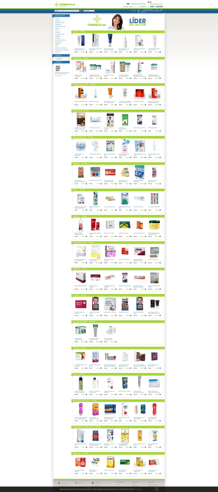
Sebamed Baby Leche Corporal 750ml (124, 155)
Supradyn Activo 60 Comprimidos (138, 471)
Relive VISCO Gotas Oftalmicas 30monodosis (154, 392)
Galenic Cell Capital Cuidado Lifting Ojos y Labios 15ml (80, 392)
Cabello (57, 32)
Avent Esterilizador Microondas (79, 155)
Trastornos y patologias (61, 50)
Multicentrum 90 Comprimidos (93, 471)
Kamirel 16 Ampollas (123, 233)
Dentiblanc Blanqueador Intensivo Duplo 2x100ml (110, 365)
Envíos (118, 484)
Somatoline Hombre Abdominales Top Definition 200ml (94, 340)
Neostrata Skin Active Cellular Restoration (109, 49)
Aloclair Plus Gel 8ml (138, 206)
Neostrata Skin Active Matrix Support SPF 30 (80, 49)
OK (156, 489)
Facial (57, 18)
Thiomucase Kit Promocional (78, 76)
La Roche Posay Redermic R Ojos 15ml (139, 392)
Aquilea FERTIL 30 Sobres (110, 312)
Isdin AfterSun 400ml (94, 101)
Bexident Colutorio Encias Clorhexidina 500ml (81, 207)
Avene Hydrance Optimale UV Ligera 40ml (154, 49)
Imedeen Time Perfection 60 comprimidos (95, 260)
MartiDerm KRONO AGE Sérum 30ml (139, 49)
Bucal (57, 30)
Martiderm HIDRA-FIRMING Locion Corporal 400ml (140, 76)
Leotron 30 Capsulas (109, 470)
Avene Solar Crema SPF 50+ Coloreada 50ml (109, 102)
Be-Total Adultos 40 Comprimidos (152, 471)
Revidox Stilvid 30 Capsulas (93, 286)
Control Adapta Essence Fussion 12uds (139, 418)
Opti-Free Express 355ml (124, 391)
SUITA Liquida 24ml (152, 127)
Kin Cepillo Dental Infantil (154, 206)
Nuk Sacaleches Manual (95, 154)
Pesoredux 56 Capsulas (94, 127)
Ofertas (57, 44)
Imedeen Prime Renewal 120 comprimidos (80, 260)
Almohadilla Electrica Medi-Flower (138, 181)
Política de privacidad (153, 485)
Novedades (58, 42)
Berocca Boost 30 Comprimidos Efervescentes (123, 471)
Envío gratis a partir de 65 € (138, 4)
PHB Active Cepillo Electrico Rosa (152, 181)
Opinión (58, 62)
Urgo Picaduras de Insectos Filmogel (123, 181)
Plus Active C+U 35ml (109, 233)
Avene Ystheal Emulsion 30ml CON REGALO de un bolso (140, 366)
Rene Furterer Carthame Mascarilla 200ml (154, 234)
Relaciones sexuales (61, 48)
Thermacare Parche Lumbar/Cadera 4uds (109, 181)
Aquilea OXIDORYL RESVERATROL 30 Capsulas (138, 261)
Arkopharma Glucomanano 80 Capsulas (123, 129)
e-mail (130, 6)
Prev (89, 21)
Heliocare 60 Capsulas (124, 259)
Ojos (56, 46)
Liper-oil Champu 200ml (139, 233)
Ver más (82, 31)
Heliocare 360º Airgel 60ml (81, 101)
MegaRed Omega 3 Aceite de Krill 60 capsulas (95, 444)
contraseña (142, 6)
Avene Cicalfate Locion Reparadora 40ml (124, 49)
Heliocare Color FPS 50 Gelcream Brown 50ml (153, 102)
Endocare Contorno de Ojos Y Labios (94, 392)
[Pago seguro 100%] (122, 22)
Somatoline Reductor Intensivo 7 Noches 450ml (95, 76)
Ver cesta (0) (133, 10)
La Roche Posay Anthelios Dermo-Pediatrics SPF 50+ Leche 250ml (125, 103)
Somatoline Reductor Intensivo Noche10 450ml (154, 76)
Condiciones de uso (153, 484)
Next (147, 21)
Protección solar (59, 22)
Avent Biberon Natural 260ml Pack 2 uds (124, 365)
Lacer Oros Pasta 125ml (109, 206)
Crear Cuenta (159, 6)
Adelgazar (58, 24)
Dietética (58, 36)
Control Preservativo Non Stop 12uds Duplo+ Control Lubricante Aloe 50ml (110, 419)
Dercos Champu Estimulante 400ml (79, 234)
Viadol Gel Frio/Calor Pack (95, 180)
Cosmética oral (59, 34)
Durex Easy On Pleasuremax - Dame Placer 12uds (94, 419)
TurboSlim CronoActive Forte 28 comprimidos (80, 128)
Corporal (57, 20)
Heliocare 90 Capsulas (139, 101)
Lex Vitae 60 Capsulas (153, 259)
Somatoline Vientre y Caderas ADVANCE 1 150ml (124, 76)
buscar (56, 10)
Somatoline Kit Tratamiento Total (79, 339)
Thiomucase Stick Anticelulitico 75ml (108, 339)
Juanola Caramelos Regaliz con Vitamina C (139, 286)
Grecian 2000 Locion (124, 312)
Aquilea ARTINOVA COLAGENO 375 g (123, 444)
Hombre (57, 38)
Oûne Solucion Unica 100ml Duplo (153, 365)
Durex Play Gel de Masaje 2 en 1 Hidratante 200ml (81, 418)
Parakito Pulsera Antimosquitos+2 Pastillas (81, 181)
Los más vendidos (60, 40)
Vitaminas (58, 52)
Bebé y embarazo (60, 26)
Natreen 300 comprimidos (140, 127)
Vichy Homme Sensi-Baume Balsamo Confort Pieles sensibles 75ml (154, 313)
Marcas (58, 55)
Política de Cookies (137, 489)
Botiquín (57, 28)
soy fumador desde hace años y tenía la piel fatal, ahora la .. (62, 73)
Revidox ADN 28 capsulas (81, 285)
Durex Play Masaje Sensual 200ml (152, 418)
